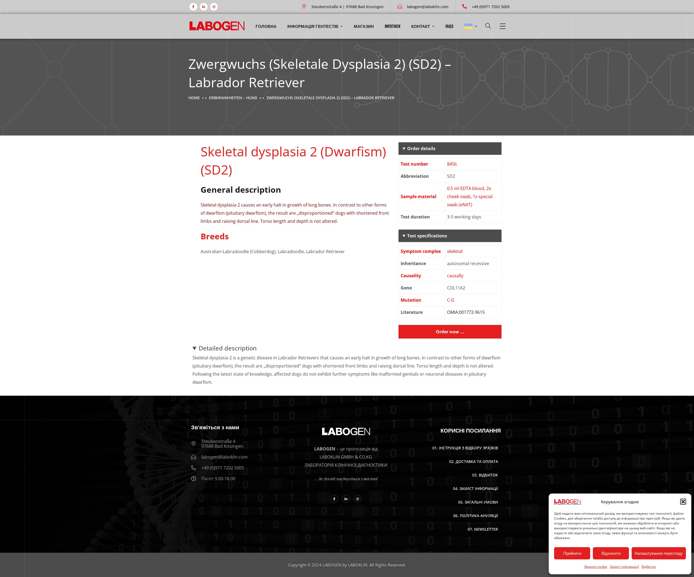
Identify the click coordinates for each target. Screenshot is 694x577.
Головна (266, 26)
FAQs (449, 26)
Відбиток (649, 566)
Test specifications (427, 236)
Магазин (364, 26)
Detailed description (228, 348)
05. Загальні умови (478, 502)
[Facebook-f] (193, 7)
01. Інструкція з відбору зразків (465, 447)
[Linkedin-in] (204, 7)
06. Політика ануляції (475, 515)
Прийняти (572, 553)
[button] (683, 501)
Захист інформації (624, 566)
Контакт (420, 26)
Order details (421, 148)
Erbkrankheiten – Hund (233, 97)
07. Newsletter (483, 529)
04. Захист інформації (475, 488)
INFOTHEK (392, 26)
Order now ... (450, 332)
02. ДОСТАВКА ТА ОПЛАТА (473, 461)
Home (194, 97)
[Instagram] (214, 7)
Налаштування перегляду (659, 553)
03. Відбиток (485, 475)
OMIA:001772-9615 (466, 312)
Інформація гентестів (312, 26)
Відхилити (611, 553)
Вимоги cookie (595, 566)
